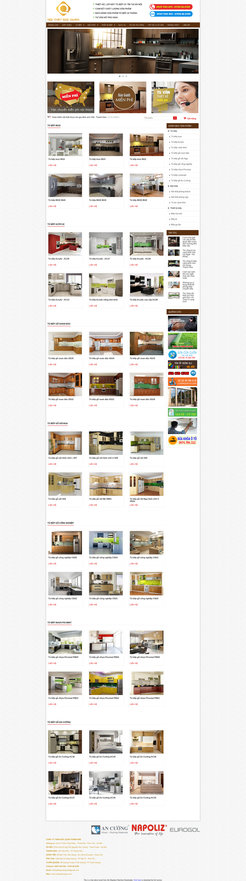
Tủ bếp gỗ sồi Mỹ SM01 (100, 499)
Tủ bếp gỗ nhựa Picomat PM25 (63, 657)
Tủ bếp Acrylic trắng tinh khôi (103, 300)
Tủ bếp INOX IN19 (97, 200)
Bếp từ (174, 219)
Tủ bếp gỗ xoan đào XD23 (142, 358)
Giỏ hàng (191, 119)
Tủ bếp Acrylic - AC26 (140, 259)
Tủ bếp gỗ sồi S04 (57, 499)
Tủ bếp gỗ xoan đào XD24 (101, 358)
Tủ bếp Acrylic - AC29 (58, 259)
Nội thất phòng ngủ (179, 197)
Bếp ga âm (176, 225)
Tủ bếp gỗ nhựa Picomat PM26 (145, 657)
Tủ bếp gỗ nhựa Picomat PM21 (145, 698)
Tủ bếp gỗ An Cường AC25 (143, 798)
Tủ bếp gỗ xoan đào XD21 (101, 399)
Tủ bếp (79, 25)
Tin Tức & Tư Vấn (156, 25)
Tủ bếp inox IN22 (138, 159)
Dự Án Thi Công (137, 25)
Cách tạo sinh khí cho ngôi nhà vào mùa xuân (189, 275)
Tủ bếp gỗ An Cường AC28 (143, 757)
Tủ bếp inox (54, 125)
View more (65, 145)
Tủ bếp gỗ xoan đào (58, 324)
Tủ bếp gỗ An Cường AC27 (61, 798)
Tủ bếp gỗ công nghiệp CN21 (103, 598)
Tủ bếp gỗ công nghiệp (60, 523)
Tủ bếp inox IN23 (97, 159)
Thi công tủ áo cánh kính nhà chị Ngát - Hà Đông (189, 253)
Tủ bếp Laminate (178, 175)
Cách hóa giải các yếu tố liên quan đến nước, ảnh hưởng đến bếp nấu (190, 241)
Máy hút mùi (176, 214)
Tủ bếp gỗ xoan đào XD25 (61, 358)
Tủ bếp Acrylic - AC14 (58, 300)
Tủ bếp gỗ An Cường (59, 722)
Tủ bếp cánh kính (179, 147)
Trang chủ (53, 25)
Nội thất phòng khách (180, 191)
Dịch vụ (122, 25)
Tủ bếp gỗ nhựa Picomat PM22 (104, 698)
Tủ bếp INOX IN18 (138, 200)
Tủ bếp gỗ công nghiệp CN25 (62, 557)
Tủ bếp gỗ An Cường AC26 (102, 798)
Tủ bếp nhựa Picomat (59, 623)
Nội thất (92, 25)
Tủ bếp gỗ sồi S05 (138, 458)
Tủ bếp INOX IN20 (56, 200)
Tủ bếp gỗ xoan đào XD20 (142, 399)
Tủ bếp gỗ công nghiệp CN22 (62, 598)
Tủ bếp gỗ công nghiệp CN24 (103, 557)
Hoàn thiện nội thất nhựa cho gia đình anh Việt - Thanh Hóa (79, 117)
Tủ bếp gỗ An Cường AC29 (102, 757)
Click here (137, 880)
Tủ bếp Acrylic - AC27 (99, 259)
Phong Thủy (173, 25)
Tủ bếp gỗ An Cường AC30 (61, 757)
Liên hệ (186, 25)
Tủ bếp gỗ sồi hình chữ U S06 (103, 458)
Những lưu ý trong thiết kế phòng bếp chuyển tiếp (188, 286)
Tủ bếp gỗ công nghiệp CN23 (144, 557)
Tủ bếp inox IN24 (56, 159)
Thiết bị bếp (107, 25)
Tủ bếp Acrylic (56, 224)
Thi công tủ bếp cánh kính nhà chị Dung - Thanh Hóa (190, 264)
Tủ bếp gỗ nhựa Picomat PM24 (104, 657)
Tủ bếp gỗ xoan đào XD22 (61, 399)
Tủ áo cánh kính (178, 202)
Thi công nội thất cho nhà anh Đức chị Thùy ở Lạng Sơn (188, 297)
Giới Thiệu (67, 25)
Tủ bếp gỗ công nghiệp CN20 (144, 598)
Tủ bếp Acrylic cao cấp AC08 (144, 300)
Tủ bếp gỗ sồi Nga (57, 423)
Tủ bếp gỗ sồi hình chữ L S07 (62, 458)
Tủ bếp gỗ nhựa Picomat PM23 (63, 698)
